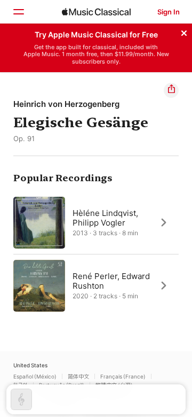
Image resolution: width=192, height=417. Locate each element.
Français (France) (123, 376)
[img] (96, 12)
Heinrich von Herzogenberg (66, 104)
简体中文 (78, 376)
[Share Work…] (171, 90)
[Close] (184, 32)
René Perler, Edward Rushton (111, 280)
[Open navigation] (18, 12)
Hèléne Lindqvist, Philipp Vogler (105, 217)
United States (30, 365)
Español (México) (35, 376)
